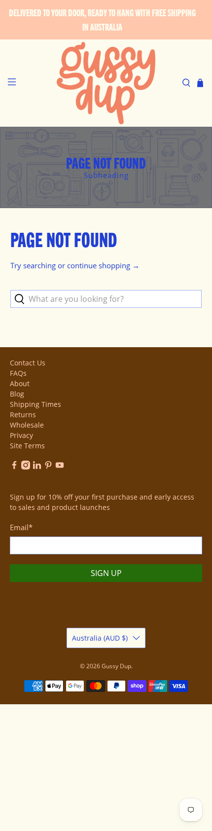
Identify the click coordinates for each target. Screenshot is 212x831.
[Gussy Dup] (106, 83)
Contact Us (27, 362)
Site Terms (27, 445)
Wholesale (27, 425)
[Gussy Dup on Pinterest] (48, 466)
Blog (17, 393)
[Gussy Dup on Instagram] (25, 466)
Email (21, 527)
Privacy (21, 435)
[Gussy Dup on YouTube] (59, 466)
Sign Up (106, 573)
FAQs (18, 373)
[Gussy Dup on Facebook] (14, 466)
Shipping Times (35, 404)
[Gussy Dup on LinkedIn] (37, 466)
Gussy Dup (116, 666)
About (20, 383)
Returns (23, 414)
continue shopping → (103, 265)
